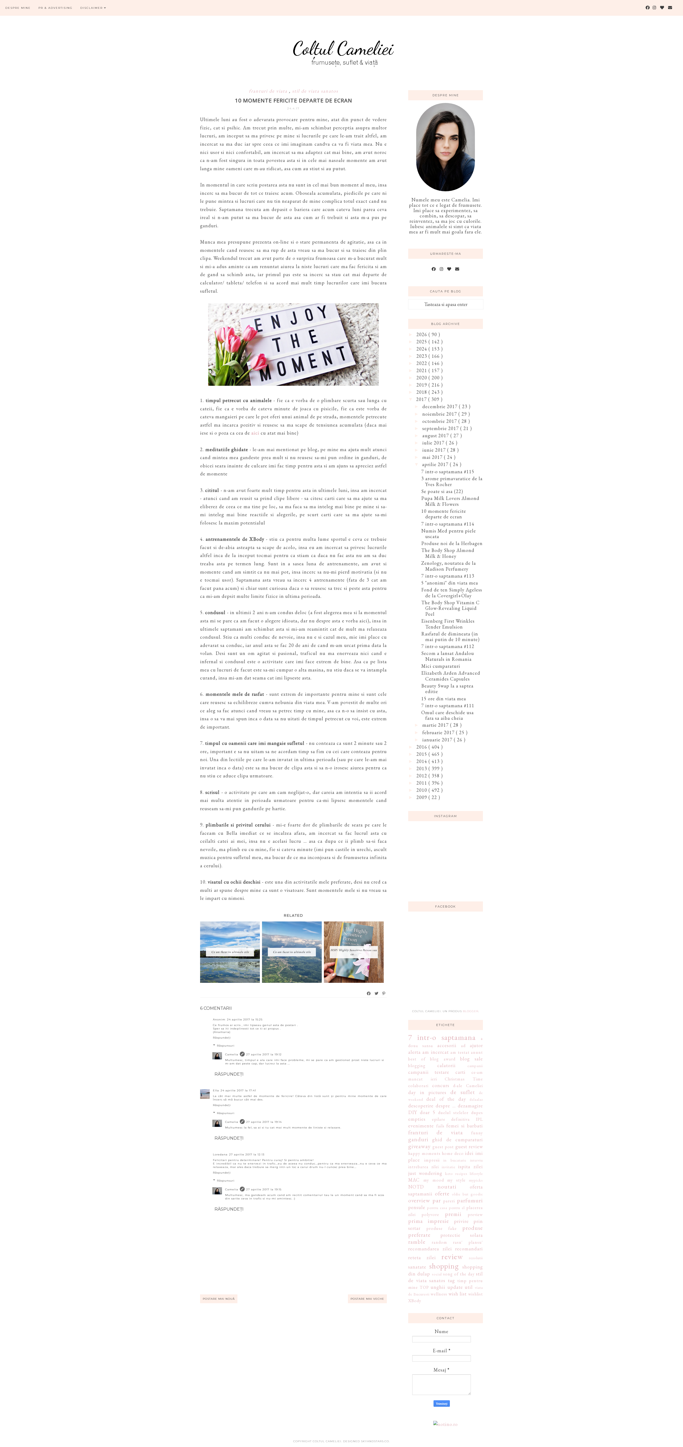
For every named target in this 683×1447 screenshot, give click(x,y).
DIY (412, 1112)
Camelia (231, 1054)
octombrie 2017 (440, 421)
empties (417, 1119)
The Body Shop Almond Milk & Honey (447, 553)
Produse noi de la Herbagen (452, 543)
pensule (416, 1207)
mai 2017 (433, 457)
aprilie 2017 (436, 464)
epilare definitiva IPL (457, 1119)
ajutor (476, 1045)
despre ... (445, 1106)
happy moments (424, 1153)
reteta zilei (422, 1257)
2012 (422, 776)
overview (419, 1200)
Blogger (470, 1011)
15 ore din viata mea (443, 698)
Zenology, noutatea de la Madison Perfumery (448, 566)
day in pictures (427, 1092)
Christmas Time (464, 1079)
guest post (443, 1147)
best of (417, 1059)
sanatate (417, 1267)
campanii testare (428, 1072)
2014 (422, 761)
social (437, 1274)
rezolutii (476, 1257)
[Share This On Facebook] (369, 993)
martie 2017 (436, 725)
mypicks (476, 1180)
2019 (422, 385)
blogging (417, 1065)
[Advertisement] (448, 963)
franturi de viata (269, 91)
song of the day (459, 1274)
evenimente (421, 1126)
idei (469, 1153)
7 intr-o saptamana (442, 1037)
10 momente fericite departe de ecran (443, 514)
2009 (422, 797)
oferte (442, 1193)
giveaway (419, 1146)
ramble (417, 1241)
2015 (422, 754)
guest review (469, 1146)
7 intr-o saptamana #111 (447, 705)
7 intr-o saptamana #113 (447, 576)
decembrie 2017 (440, 406)
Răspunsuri (226, 1045)
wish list (457, 1294)
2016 (422, 747)
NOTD (416, 1187)
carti (460, 1072)
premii (453, 1214)
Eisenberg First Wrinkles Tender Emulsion (448, 624)
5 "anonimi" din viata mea (449, 583)
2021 (422, 370)
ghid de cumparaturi (457, 1139)
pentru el (457, 1207)
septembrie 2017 (441, 428)
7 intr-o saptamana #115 (447, 471)
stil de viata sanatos (315, 91)
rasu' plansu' (468, 1242)
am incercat (435, 1052)
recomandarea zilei (430, 1249)
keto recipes (456, 1173)
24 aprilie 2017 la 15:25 (245, 1019)
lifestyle (476, 1173)
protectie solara (461, 1235)
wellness (439, 1294)
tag (451, 1280)
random (439, 1242)
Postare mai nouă (219, 1299)
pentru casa (437, 1207)
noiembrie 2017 (440, 414)
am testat (459, 1052)
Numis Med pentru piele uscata (448, 534)
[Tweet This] (377, 993)
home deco (453, 1153)
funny (477, 1133)
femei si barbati (464, 1126)
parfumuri (470, 1200)
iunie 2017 (434, 450)
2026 (422, 334)
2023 (422, 356)
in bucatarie (454, 1160)
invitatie (448, 1166)
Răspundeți (222, 1037)
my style (456, 1180)
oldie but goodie (467, 1193)
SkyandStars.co (375, 1441)
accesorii (446, 1045)
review (452, 1256)
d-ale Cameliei (468, 1085)
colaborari (418, 1085)
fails (440, 1126)
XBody (414, 1300)
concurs (440, 1085)
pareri (449, 1201)
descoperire (421, 1106)
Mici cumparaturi (440, 666)
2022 (422, 363)
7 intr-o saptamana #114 (447, 524)
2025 (422, 342)
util (469, 1287)
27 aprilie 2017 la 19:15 (263, 1189)
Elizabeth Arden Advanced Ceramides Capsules (450, 676)
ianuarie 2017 (438, 740)
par (436, 1200)
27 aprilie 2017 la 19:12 (264, 1054)
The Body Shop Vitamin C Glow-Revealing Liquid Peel (450, 608)
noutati (447, 1186)
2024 (422, 349)
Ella (216, 1090)
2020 (422, 378)
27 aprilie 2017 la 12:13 (246, 1154)
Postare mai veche (367, 1299)
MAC (414, 1180)
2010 (422, 790)
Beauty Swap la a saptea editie (447, 689)
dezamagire (470, 1106)
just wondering (425, 1173)
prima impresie (428, 1221)
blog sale (471, 1059)
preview (475, 1214)
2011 (422, 783)
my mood (433, 1180)
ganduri (418, 1139)
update (455, 1287)
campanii (475, 1065)
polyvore (430, 1214)
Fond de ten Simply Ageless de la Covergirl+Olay (451, 593)
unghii (438, 1287)
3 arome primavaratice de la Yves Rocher (452, 481)
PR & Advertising (55, 8)
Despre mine (18, 8)
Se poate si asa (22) (442, 491)
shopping (444, 1266)
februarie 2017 (439, 732)
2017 (422, 399)
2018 (422, 392)
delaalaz (476, 1099)
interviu (476, 1160)
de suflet (462, 1092)
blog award (442, 1059)
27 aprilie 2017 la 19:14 (264, 1122)
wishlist (475, 1294)
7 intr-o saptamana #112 (447, 646)
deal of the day (446, 1099)
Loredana (220, 1154)
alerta (414, 1052)
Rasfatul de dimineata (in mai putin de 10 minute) (450, 637)
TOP (424, 1287)
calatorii (446, 1065)
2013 (422, 768)
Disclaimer (92, 8)
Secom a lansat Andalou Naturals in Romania (447, 656)
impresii (432, 1160)
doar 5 (427, 1112)
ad (463, 1045)
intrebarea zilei (423, 1167)
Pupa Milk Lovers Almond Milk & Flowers (450, 501)
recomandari (469, 1249)
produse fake (441, 1228)
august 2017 (436, 435)
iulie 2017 (434, 443)
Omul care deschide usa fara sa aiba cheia (447, 715)
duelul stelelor (453, 1112)
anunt (477, 1052)
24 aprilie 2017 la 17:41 (238, 1090)
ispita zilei (470, 1166)
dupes (477, 1112)
